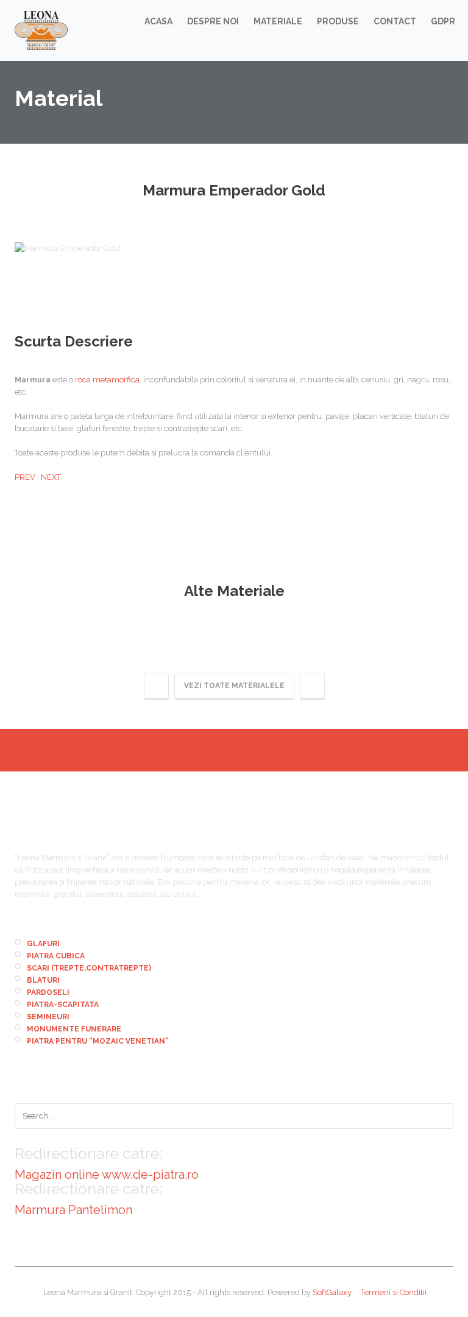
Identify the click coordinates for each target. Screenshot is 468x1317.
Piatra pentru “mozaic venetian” (98, 1041)
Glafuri (43, 943)
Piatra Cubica (56, 956)
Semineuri (48, 1017)
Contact (395, 21)
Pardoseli (48, 992)
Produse (338, 21)
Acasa (158, 21)
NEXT (51, 477)
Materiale (278, 21)
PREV (25, 477)
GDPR (443, 21)
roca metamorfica (107, 379)
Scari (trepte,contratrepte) (89, 968)
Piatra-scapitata (63, 1004)
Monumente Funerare (74, 1029)
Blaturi (43, 980)
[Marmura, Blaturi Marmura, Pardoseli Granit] (41, 30)
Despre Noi (213, 21)
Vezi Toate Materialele (234, 685)
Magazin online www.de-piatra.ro (107, 1174)
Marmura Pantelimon (73, 1210)
